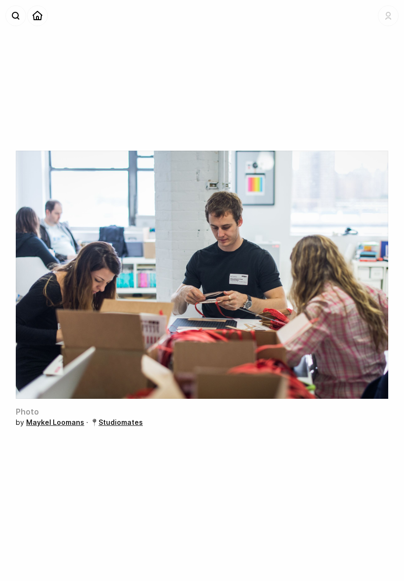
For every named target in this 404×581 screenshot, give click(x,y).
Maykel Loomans (55, 422)
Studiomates (121, 422)
